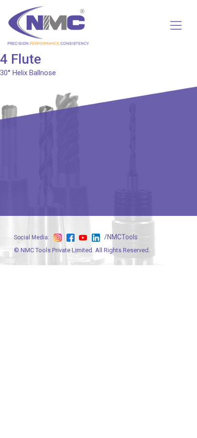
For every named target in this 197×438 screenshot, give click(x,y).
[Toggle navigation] (176, 25)
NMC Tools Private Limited (56, 250)
